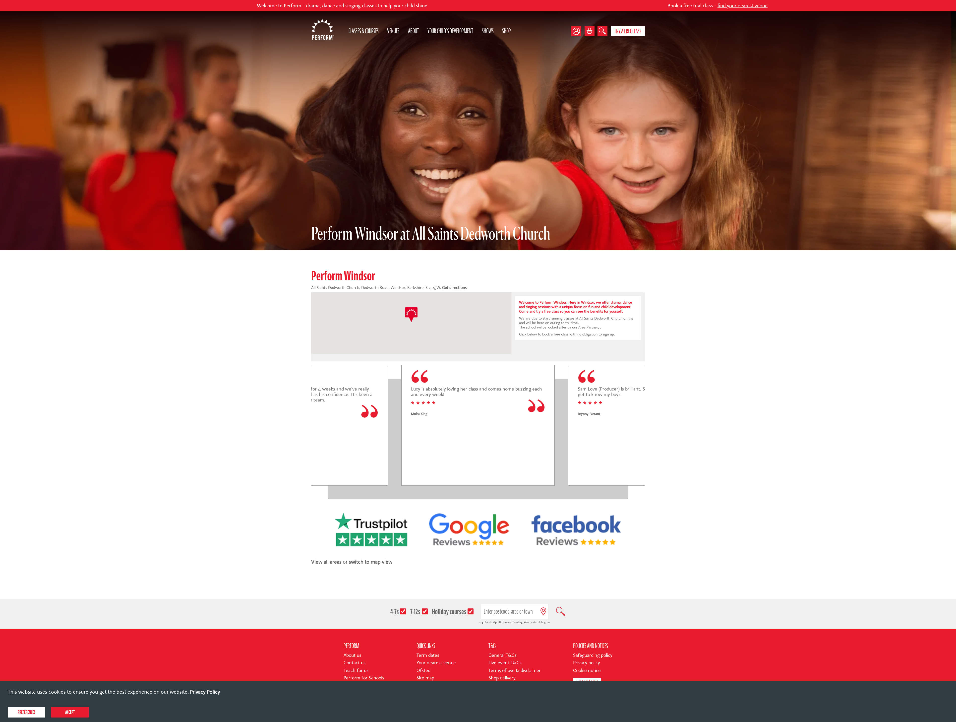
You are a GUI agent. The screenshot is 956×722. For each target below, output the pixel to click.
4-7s (394, 611)
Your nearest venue (436, 662)
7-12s (415, 611)
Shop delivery (502, 678)
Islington (544, 622)
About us (352, 655)
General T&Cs (502, 655)
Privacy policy (586, 662)
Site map (425, 678)
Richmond (505, 622)
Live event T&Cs (505, 662)
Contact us (354, 662)
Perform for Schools (364, 678)
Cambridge (491, 622)
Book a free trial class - (598, 5)
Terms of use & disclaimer (514, 670)
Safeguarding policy (592, 655)
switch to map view (370, 562)
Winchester (531, 622)
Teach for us (356, 670)
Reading (517, 622)
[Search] (602, 31)
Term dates (428, 655)
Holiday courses (449, 611)
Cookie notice (587, 670)
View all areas (326, 562)
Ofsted (423, 670)
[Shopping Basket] (590, 31)
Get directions (454, 287)
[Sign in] (578, 31)
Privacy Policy (205, 692)
